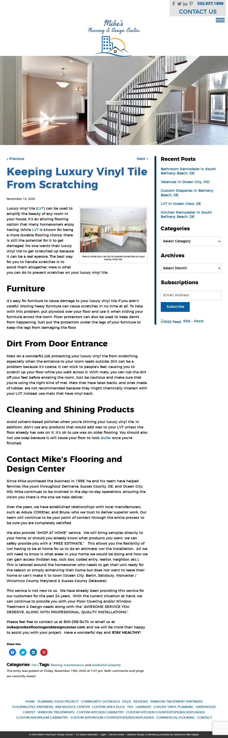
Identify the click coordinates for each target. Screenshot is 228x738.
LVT (40, 208)
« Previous (15, 159)
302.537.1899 (210, 4)
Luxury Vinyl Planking (173, 707)
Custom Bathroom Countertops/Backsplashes (112, 717)
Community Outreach (100, 701)
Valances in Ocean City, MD (185, 182)
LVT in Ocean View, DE (181, 204)
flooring (56, 665)
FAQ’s (126, 701)
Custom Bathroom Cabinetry (42, 717)
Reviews (140, 701)
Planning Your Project (58, 701)
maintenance (73, 665)
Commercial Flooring (175, 717)
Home (30, 701)
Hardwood (206, 707)
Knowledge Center (72, 707)
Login (103, 735)
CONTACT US (198, 12)
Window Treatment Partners (176, 701)
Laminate (143, 707)
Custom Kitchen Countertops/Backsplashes (165, 712)
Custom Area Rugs (108, 707)
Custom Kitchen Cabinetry (100, 712)
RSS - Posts (193, 321)
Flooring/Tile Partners (32, 707)
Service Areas (116, 735)
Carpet (29, 712)
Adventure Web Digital (186, 735)
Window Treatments (56, 712)
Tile (34, 665)
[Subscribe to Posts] (171, 321)
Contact (204, 717)
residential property (106, 665)
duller (106, 438)
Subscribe (175, 307)
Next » (142, 159)
